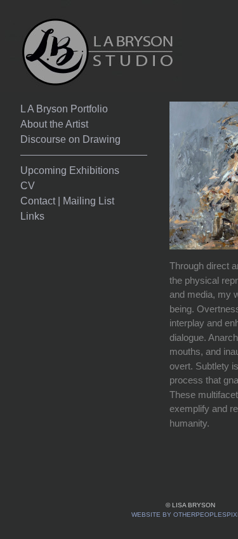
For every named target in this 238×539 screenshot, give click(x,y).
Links (32, 216)
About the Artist (54, 124)
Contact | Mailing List (67, 201)
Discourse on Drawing (70, 139)
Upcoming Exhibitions (69, 170)
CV (27, 185)
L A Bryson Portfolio (64, 108)
